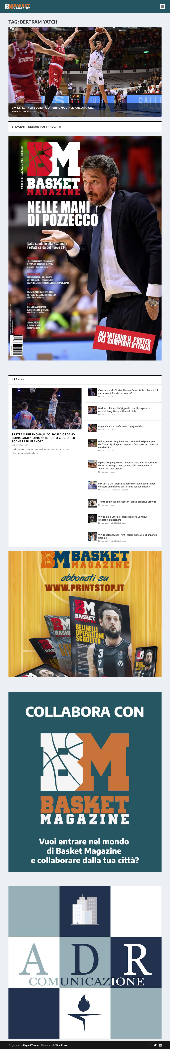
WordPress (61, 1045)
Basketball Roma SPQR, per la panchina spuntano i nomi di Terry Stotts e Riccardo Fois (125, 410)
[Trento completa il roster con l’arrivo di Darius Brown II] (92, 503)
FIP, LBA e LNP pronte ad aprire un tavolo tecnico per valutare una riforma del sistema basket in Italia (126, 485)
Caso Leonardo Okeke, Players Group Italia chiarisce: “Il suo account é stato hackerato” (128, 392)
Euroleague (116, 523)
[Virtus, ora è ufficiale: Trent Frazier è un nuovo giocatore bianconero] (92, 518)
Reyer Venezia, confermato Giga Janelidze (120, 426)
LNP (127, 489)
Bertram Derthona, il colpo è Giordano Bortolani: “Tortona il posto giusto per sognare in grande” (43, 438)
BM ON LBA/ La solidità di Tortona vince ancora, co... (53, 107)
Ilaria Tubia (26, 111)
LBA (47, 111)
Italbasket (115, 489)
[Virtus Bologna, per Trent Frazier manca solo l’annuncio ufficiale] (92, 536)
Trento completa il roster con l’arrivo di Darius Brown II (127, 501)
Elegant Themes (31, 1045)
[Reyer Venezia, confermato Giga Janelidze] (92, 428)
